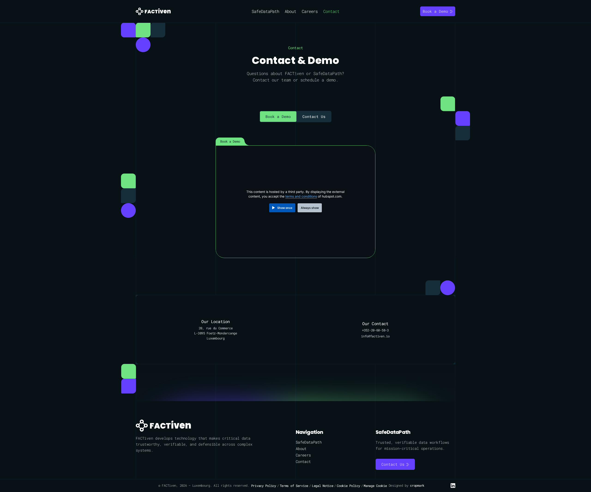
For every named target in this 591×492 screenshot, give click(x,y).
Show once (284, 208)
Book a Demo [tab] (278, 116)
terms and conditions (301, 196)
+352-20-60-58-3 (375, 330)
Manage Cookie (375, 485)
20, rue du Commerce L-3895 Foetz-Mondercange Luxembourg (215, 333)
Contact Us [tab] (314, 116)
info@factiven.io (375, 336)
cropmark (417, 485)
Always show (310, 208)
